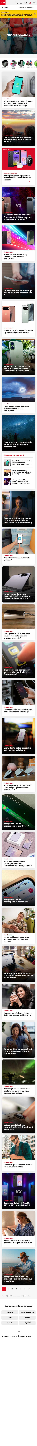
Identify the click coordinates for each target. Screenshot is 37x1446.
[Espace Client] (30, 3)
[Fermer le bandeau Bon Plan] (35, 14)
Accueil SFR (3, 2)
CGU (13, 1336)
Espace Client (30, 3)
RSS (29, 1336)
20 (29, 1289)
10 (25, 1289)
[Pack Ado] (18, 166)
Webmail (25, 3)
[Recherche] (16, 3)
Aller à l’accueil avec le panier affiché (21, 3)
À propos (21, 1336)
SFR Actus (5, 8)
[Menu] (34, 3)
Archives (5, 1336)
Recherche (16, 3)
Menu (34, 3)
